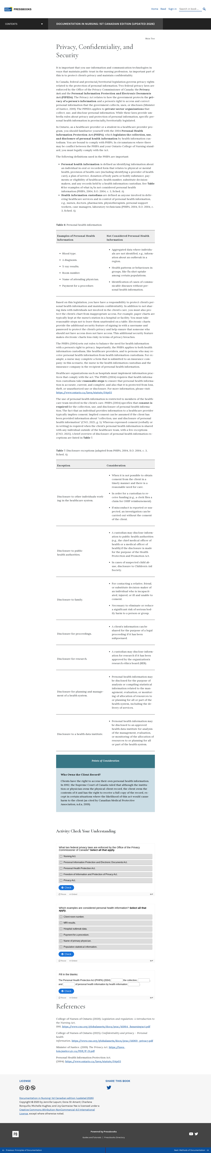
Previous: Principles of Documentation (23, 1150)
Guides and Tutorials (92, 1137)
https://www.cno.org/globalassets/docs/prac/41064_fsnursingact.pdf (106, 1026)
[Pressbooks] (15, 1134)
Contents (11, 24)
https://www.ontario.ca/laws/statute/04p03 (84, 392)
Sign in (172, 8)
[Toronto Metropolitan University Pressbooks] (18, 8)
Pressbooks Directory (114, 1137)
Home (154, 8)
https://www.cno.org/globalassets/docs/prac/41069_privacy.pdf (112, 1040)
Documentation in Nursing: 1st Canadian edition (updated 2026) (105, 24)
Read (163, 8)
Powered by (104, 1131)
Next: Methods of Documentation (190, 1150)
